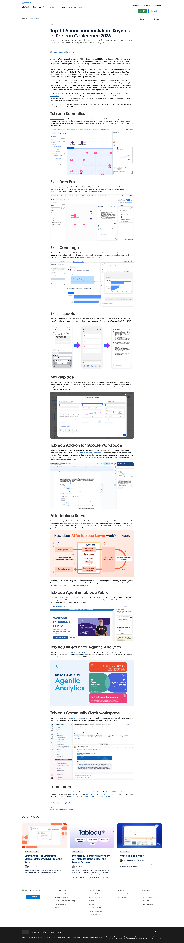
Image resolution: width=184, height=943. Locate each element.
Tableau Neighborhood (96, 911)
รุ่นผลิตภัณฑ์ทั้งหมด (147, 904)
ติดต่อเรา (136, 6)
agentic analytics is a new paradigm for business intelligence (90, 796)
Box (68, 72)
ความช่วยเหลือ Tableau (149, 901)
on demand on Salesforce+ (95, 794)
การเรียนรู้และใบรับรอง (149, 897)
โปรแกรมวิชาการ (94, 914)
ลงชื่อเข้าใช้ (157, 6)
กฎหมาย (24, 937)
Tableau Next (102, 70)
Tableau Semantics (57, 119)
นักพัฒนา (52, 932)
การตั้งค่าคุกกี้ (76, 937)
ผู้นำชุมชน (92, 901)
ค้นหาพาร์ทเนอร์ (123, 894)
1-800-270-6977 (146, 6)
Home (23, 18)
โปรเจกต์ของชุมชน (95, 907)
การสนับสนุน (146, 890)
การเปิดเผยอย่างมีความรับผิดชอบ (62, 937)
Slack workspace (77, 718)
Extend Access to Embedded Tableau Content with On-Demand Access (43, 859)
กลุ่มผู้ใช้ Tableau (94, 897)
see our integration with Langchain (81, 523)
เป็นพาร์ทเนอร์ (122, 897)
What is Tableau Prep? (132, 855)
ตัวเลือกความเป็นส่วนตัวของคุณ (94, 937)
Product (69, 803)
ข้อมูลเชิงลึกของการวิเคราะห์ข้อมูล (65, 901)
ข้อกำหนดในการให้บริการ (35, 937)
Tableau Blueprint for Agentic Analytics (71, 652)
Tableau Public (78, 598)
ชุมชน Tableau (94, 890)
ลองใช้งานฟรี (33, 897)
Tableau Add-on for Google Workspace (88, 453)
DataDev (92, 904)
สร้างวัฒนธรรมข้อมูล (61, 897)
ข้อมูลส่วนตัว (48, 937)
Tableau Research (60, 904)
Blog (27, 18)
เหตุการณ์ (92, 918)
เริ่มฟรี (142, 11)
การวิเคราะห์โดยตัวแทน (62, 894)
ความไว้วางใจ (36, 932)
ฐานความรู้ (145, 894)
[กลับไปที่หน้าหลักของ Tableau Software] (30, 2)
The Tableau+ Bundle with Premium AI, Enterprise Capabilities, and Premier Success (91, 859)
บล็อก (44, 932)
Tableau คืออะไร (61, 890)
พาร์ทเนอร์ (121, 890)
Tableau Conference (34, 18)
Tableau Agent (65, 598)
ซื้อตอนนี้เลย (155, 11)
